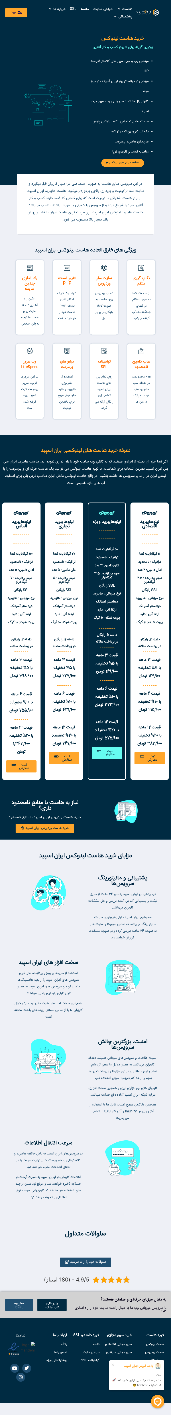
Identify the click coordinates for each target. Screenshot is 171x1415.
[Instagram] (20, 1377)
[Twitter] (26, 1368)
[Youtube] (14, 1368)
